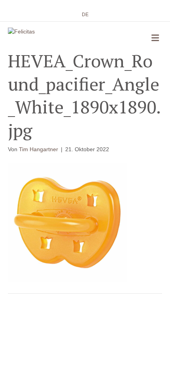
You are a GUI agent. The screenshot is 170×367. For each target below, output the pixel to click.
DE (85, 14)
